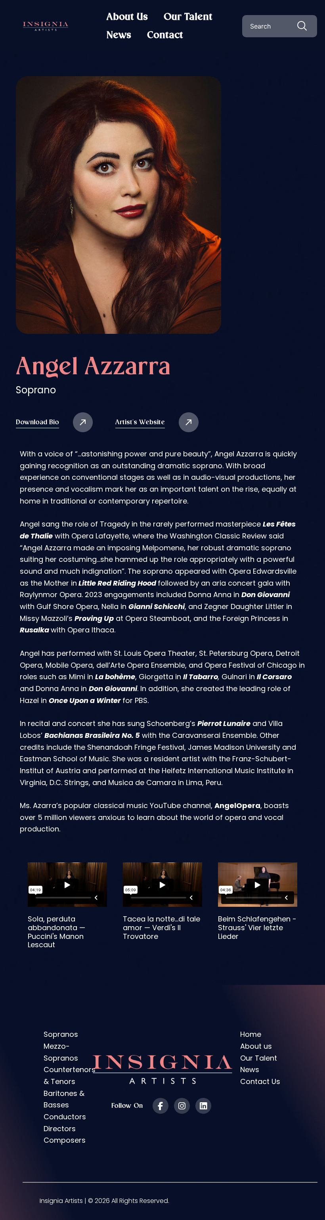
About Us (127, 17)
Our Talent (188, 17)
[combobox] (279, 26)
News (119, 35)
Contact (165, 35)
